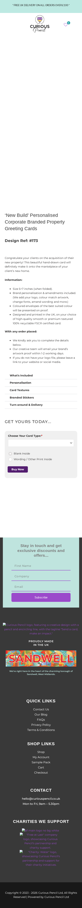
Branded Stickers (22, 397)
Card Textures (19, 390)
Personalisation (20, 382)
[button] (9, 24)
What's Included (21, 375)
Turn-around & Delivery (26, 404)
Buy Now (17, 469)
